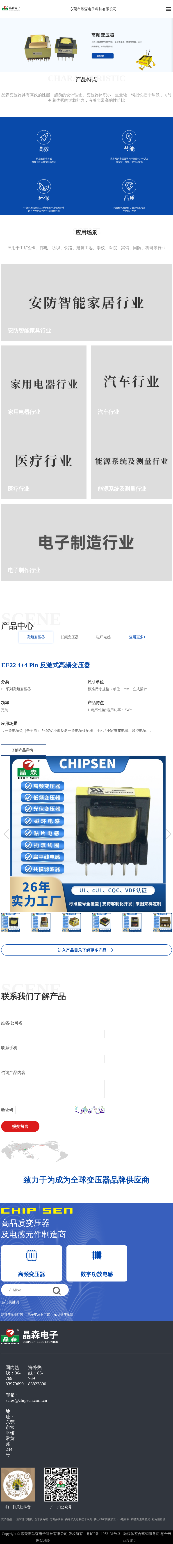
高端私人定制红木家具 (78, 1519)
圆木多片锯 (41, 1519)
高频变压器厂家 (12, 1314)
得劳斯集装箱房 (140, 1519)
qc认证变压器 (63, 1314)
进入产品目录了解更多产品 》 (86, 950)
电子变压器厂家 (39, 1314)
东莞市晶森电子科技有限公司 (93, 9)
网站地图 (43, 1540)
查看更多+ (137, 637)
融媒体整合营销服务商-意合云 (147, 1534)
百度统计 (130, 1540)
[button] (169, 834)
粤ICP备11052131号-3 (103, 1534)
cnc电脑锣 (123, 1519)
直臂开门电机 (24, 1519)
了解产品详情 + (23, 750)
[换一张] (90, 1110)
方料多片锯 (56, 1519)
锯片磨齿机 (158, 1519)
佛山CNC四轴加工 (105, 1519)
